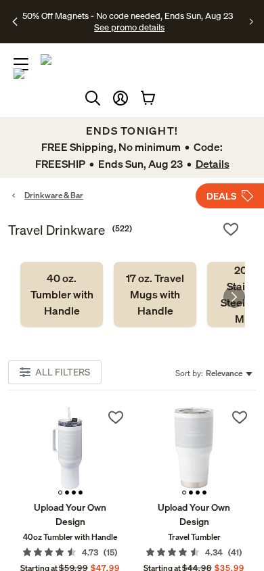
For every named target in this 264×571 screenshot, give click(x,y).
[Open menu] (21, 64)
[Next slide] (234, 297)
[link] (61, 294)
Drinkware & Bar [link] (53, 195)
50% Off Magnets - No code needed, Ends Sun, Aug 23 (127, 15)
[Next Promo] (251, 22)
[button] (120, 98)
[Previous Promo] (15, 22)
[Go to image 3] (74, 492)
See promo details (129, 27)
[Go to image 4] (81, 492)
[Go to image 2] (67, 492)
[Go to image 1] (60, 492)
